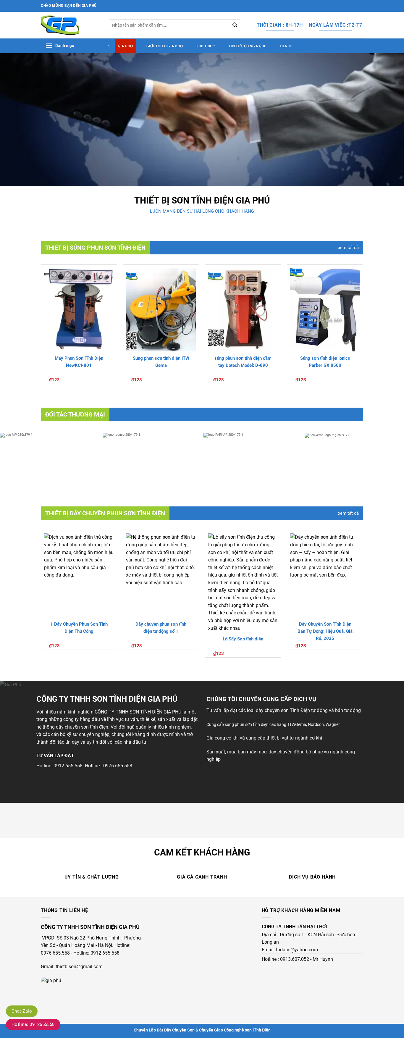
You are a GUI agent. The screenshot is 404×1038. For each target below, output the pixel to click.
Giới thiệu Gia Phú (164, 46)
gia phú (253, 200)
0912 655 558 (68, 766)
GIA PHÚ (172, 712)
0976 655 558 (117, 766)
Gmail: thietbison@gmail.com (72, 966)
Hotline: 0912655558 (33, 1024)
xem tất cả (348, 247)
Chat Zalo (22, 1011)
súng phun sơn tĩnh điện (247, 724)
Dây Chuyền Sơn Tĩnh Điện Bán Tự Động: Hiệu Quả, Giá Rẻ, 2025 (325, 631)
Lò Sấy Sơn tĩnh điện (243, 639)
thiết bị (203, 46)
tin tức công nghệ (247, 46)
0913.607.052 (294, 959)
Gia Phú (125, 46)
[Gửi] (235, 25)
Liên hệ (287, 46)
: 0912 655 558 (103, 953)
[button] (78, 45)
